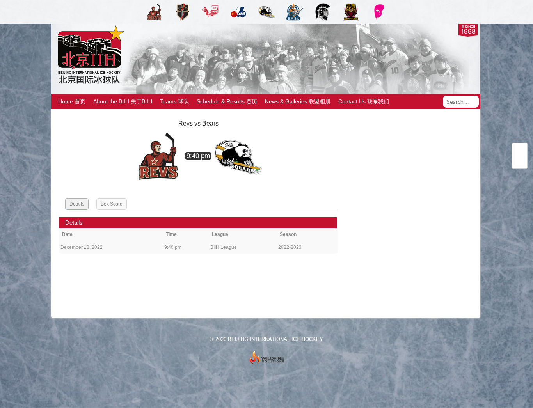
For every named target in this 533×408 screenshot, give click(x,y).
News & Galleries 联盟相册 (297, 101)
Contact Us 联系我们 (363, 101)
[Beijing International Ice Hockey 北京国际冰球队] (89, 83)
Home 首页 (71, 101)
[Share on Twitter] (520, 151)
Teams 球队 (174, 101)
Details (76, 204)
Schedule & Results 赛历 (227, 101)
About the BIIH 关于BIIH (122, 101)
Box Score (112, 204)
